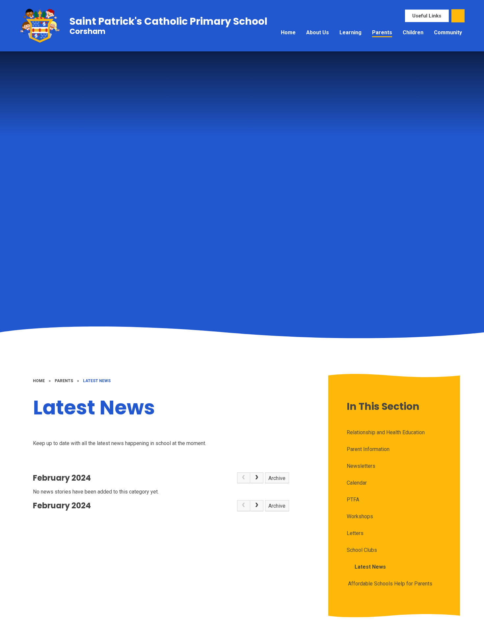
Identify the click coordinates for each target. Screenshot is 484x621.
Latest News (97, 381)
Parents (64, 381)
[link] (243, 478)
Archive (276, 478)
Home (39, 381)
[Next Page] (256, 478)
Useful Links (426, 16)
